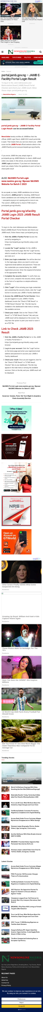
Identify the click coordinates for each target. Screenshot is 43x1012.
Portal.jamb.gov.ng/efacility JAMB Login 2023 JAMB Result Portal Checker (21, 214)
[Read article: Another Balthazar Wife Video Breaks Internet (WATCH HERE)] (6, 836)
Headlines (5, 57)
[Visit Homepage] (21, 52)
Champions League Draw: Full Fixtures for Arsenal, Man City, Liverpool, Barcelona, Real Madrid (26, 900)
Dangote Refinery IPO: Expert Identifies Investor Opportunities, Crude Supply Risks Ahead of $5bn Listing (25, 932)
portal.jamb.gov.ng (10, 125)
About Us (5, 977)
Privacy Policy (6, 985)
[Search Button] (41, 52)
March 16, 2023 (22, 94)
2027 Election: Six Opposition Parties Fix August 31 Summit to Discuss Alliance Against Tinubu (24, 891)
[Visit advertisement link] (21, 62)
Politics (27, 57)
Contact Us (5, 983)
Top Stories (16, 57)
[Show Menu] (2, 52)
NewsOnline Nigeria (9, 94)
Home (3, 71)
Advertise (5, 980)
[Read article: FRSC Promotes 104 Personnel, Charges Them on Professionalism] (6, 876)
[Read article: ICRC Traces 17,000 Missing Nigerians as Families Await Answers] (6, 924)
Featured (8, 71)
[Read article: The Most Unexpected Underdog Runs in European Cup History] (6, 940)
